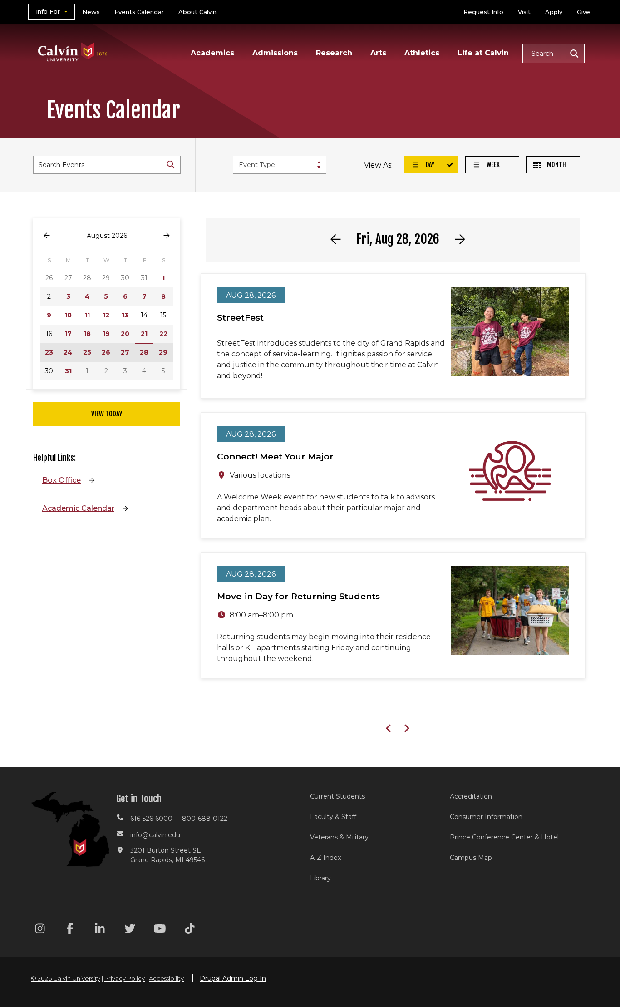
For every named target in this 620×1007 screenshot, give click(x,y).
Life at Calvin (483, 53)
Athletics (421, 53)
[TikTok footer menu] (190, 930)
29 (163, 352)
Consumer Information (486, 817)
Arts (378, 53)
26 (106, 352)
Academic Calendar (78, 508)
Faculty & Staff (333, 817)
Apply (553, 11)
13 (125, 315)
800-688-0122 (204, 818)
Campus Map (471, 858)
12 (106, 315)
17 (68, 334)
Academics (212, 53)
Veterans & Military (339, 837)
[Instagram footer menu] (40, 930)
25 (87, 352)
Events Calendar (139, 11)
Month (556, 164)
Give (583, 11)
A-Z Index (325, 858)
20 (125, 334)
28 (144, 352)
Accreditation (471, 796)
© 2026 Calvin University (65, 978)
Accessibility (166, 978)
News (91, 11)
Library (320, 878)
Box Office (61, 480)
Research (334, 53)
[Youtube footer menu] (160, 930)
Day (429, 164)
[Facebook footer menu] (70, 930)
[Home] (72, 40)
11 (87, 315)
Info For (48, 11)
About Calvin (197, 11)
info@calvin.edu (155, 835)
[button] (553, 53)
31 (68, 371)
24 (68, 352)
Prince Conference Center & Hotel (504, 837)
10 (68, 315)
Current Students (337, 796)
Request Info (483, 11)
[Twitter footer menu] (130, 930)
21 (144, 334)
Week (492, 164)
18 (87, 334)
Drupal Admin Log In (233, 978)
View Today (106, 414)
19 (106, 334)
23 (49, 352)
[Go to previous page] (47, 236)
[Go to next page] (166, 236)
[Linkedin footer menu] (100, 930)
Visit (524, 11)
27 (125, 352)
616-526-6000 (151, 818)
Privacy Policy (124, 978)
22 (163, 334)
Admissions (275, 53)
